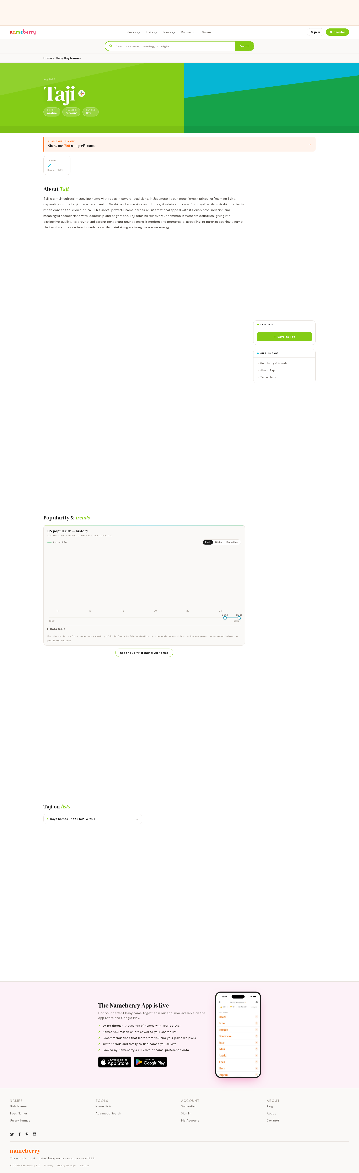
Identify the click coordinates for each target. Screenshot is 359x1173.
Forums (186, 32)
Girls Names (18, 1106)
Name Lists (104, 1106)
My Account (190, 1120)
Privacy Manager (66, 1165)
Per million (232, 542)
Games (206, 32)
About (271, 1113)
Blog (270, 1106)
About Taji (267, 370)
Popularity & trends (274, 363)
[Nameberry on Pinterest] (27, 1133)
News (167, 32)
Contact (273, 1120)
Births (218, 542)
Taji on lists (268, 377)
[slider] (225, 618)
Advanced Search (108, 1113)
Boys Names (19, 1113)
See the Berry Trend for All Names (144, 653)
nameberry (25, 1151)
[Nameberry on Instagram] (34, 1133)
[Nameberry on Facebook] (19, 1133)
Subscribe (337, 32)
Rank (208, 542)
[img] (144, 581)
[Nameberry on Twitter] (12, 1133)
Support (85, 1165)
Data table (57, 629)
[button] (284, 336)
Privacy (49, 1165)
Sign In (315, 32)
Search (244, 46)
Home (47, 58)
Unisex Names (20, 1120)
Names (131, 32)
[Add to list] (81, 93)
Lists (149, 32)
